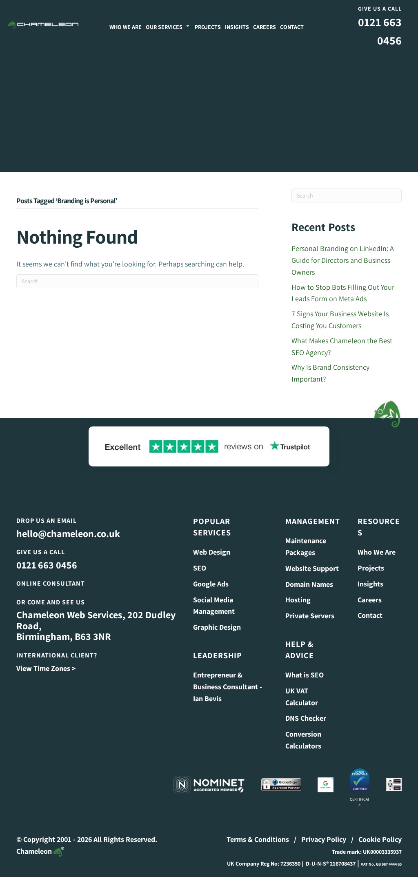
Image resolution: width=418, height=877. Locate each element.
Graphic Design (217, 627)
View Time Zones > (46, 668)
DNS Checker (305, 718)
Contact (292, 27)
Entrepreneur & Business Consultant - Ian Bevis (227, 686)
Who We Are (125, 27)
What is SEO (304, 674)
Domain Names (309, 584)
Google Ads (211, 583)
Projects (208, 27)
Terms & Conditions (258, 839)
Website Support (312, 568)
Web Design (211, 552)
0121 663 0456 (46, 564)
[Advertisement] (209, 111)
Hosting (298, 599)
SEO (199, 568)
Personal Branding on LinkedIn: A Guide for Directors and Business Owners (342, 260)
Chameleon (34, 851)
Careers (264, 27)
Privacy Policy (323, 839)
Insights (237, 27)
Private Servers (309, 615)
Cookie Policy (380, 839)
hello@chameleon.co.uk (68, 533)
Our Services (164, 27)
